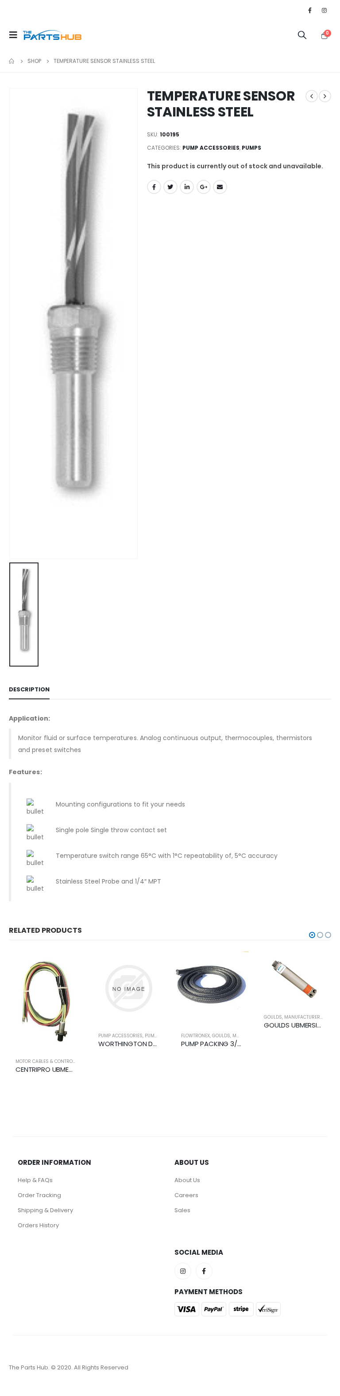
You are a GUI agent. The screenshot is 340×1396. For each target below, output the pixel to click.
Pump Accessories (211, 147)
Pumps (251, 147)
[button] (312, 935)
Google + (204, 187)
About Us (187, 1180)
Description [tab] (29, 689)
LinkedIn (187, 187)
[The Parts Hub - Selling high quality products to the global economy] (52, 35)
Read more (68, 966)
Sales (182, 1210)
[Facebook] (310, 10)
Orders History (38, 1225)
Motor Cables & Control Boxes (52, 1061)
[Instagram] (324, 10)
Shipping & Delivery (45, 1210)
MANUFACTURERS (303, 1017)
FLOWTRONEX (195, 1035)
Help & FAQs (35, 1180)
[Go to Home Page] (12, 61)
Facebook (154, 187)
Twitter (170, 187)
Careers (186, 1195)
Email (220, 187)
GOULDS (221, 1035)
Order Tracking (39, 1195)
